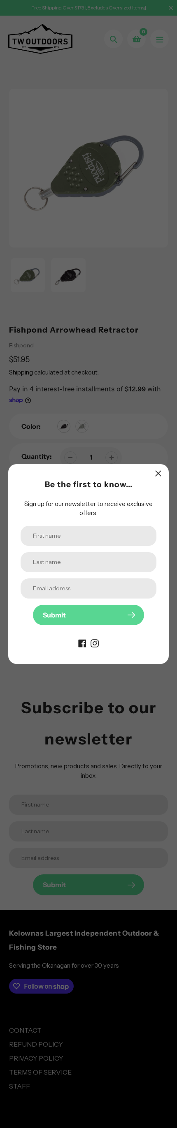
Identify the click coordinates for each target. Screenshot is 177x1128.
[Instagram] (95, 642)
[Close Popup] (158, 473)
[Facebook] (82, 642)
